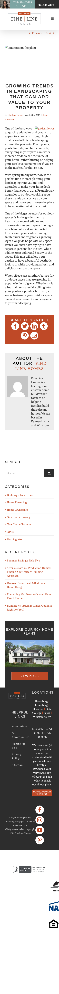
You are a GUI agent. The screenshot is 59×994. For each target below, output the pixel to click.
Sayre (47, 712)
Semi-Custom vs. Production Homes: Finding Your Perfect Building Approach (29, 571)
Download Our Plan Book (42, 792)
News (10, 531)
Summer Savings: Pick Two (23, 560)
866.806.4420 (21, 825)
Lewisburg (41, 705)
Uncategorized (15, 539)
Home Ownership (17, 509)
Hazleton (38, 709)
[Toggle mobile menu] (52, 18)
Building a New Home (20, 495)
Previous (37, 33)
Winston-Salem (42, 716)
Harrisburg (41, 701)
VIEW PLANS (29, 676)
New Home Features (19, 524)
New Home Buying (18, 517)
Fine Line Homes (15, 115)
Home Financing (17, 502)
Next (48, 33)
